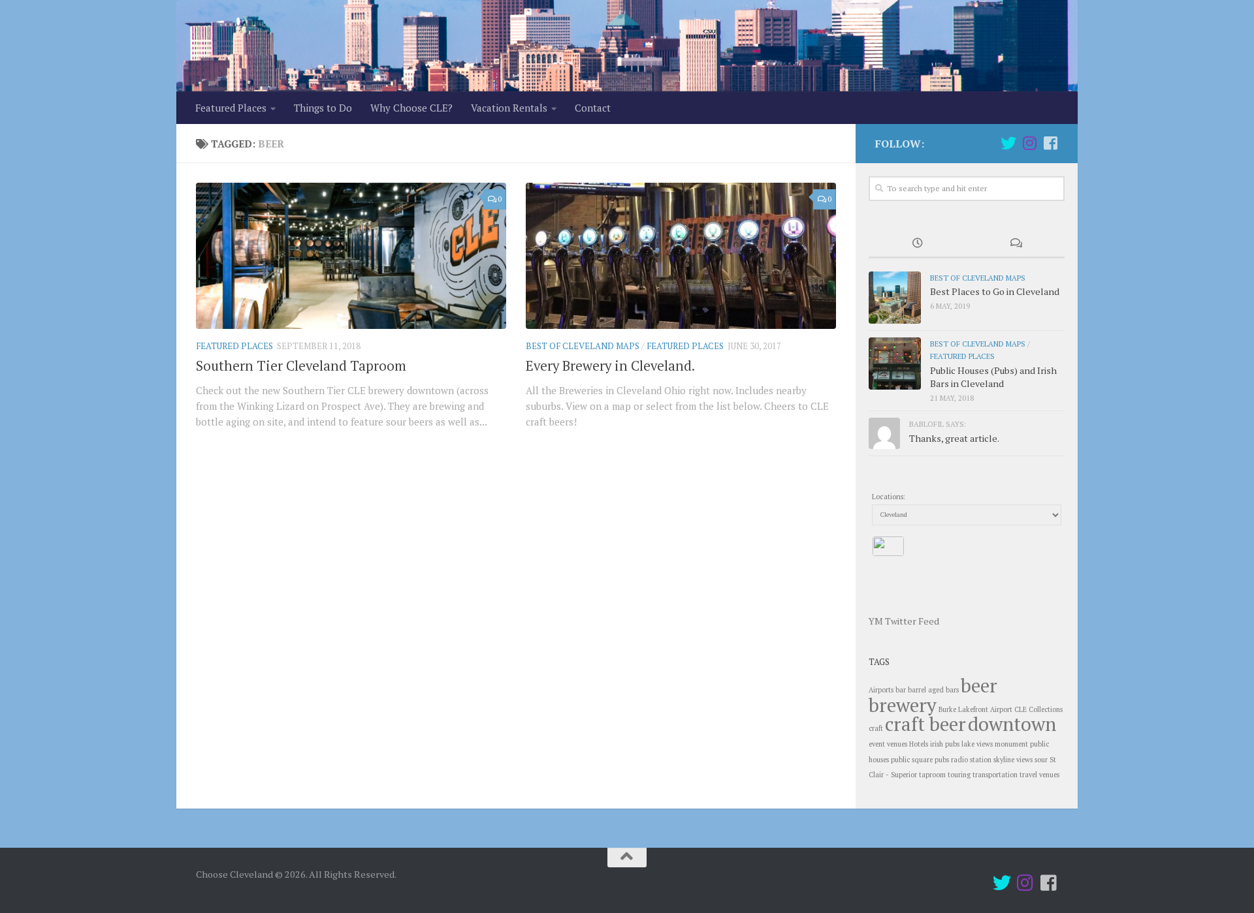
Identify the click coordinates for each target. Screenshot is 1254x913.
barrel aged (926, 689)
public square (912, 759)
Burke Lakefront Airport (975, 709)
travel (1028, 774)
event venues (888, 744)
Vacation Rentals (509, 107)
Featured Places (230, 107)
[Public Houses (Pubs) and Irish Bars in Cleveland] (895, 363)
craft (876, 728)
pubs (942, 759)
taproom (932, 774)
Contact (593, 107)
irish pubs (944, 744)
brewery (903, 704)
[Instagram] (1029, 143)
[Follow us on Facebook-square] (1050, 143)
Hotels (918, 744)
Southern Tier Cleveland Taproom (301, 366)
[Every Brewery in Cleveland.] (681, 256)
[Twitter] (1008, 143)
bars (952, 689)
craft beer (925, 723)
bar (900, 689)
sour (1041, 759)
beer (979, 685)
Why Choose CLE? (411, 107)
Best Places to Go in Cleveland (994, 291)
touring (959, 774)
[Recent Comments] (1016, 244)
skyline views (1013, 759)
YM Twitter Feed (904, 621)
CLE (1020, 709)
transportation (995, 774)
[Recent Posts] (918, 244)
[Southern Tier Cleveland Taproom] (351, 256)
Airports (881, 689)
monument (1011, 744)
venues (1049, 774)
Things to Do (323, 107)
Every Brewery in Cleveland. (610, 366)
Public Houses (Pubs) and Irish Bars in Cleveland (993, 377)
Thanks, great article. (954, 438)
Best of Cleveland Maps (582, 346)
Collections (1046, 709)
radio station (971, 759)
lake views (977, 744)
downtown (1012, 723)
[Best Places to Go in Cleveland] (895, 297)
